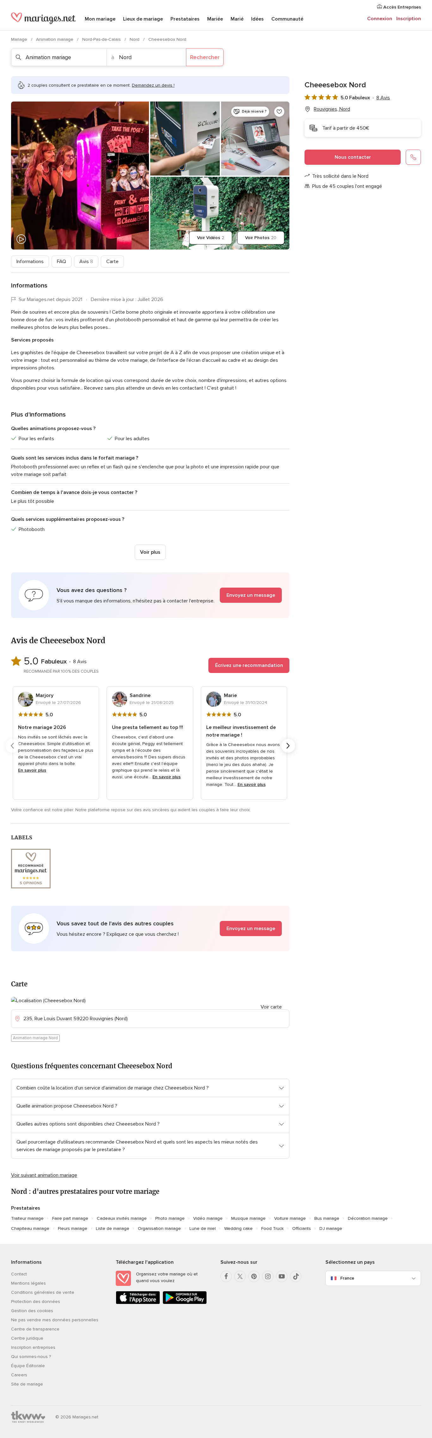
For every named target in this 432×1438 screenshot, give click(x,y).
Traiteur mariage (27, 1218)
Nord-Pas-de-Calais (102, 39)
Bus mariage (326, 1218)
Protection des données (35, 1301)
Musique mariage (248, 1218)
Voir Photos (260, 237)
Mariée (215, 19)
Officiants (301, 1228)
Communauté (287, 19)
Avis (86, 261)
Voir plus (150, 552)
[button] (150, 595)
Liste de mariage (112, 1228)
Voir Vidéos (210, 237)
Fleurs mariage (72, 1228)
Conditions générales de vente (42, 1292)
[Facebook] (226, 1276)
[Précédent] (12, 746)
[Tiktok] (295, 1276)
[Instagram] (268, 1276)
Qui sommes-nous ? (31, 1356)
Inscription (408, 18)
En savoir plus (32, 770)
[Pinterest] (254, 1276)
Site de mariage (27, 1384)
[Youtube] (281, 1276)
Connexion (379, 18)
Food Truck (272, 1228)
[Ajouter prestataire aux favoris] (279, 112)
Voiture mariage (290, 1218)
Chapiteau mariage (30, 1228)
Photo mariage (170, 1218)
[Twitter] (240, 1276)
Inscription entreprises (33, 1347)
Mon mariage (100, 19)
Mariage (19, 39)
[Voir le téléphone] (413, 157)
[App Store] (138, 1302)
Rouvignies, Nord (332, 109)
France (347, 1278)
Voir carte (271, 1007)
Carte (112, 261)
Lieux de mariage (143, 19)
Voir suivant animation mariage (44, 1175)
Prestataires (185, 19)
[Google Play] (185, 1302)
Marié (237, 19)
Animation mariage (55, 39)
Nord (135, 39)
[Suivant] (288, 746)
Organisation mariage (159, 1228)
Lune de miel (202, 1228)
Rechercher (204, 57)
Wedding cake (238, 1228)
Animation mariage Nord (35, 1037)
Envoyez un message (250, 595)
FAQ (61, 261)
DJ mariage (330, 1228)
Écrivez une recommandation (249, 665)
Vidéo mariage (208, 1218)
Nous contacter (353, 157)
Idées (257, 19)
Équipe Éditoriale (28, 1365)
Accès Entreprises (401, 7)
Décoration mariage (368, 1218)
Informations (30, 261)
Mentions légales (28, 1283)
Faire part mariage (70, 1218)
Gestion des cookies (32, 1310)
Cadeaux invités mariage (122, 1218)
